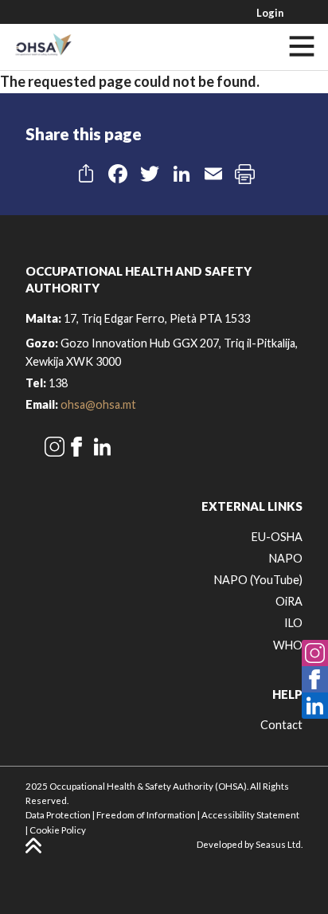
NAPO (286, 558)
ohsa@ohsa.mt (98, 404)
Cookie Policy (57, 830)
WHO (288, 645)
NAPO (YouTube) (258, 579)
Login (269, 12)
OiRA (289, 601)
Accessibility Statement (250, 815)
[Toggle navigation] (301, 46)
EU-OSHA (277, 536)
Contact (281, 725)
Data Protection (58, 815)
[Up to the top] (33, 845)
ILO (293, 623)
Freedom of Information (146, 815)
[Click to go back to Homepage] (43, 46)
